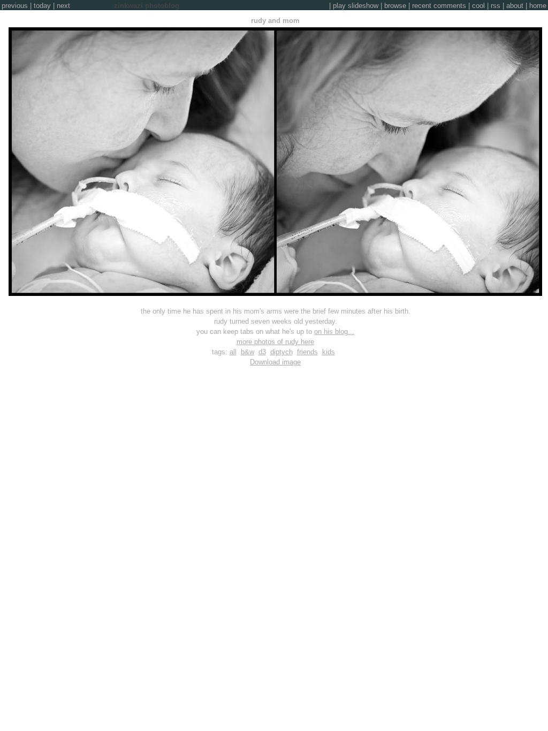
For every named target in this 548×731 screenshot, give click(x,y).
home (537, 6)
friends (307, 352)
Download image (275, 362)
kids (328, 352)
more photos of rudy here (275, 342)
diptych (281, 352)
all (233, 352)
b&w (247, 352)
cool (478, 6)
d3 (262, 352)
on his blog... (334, 332)
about (514, 6)
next (63, 6)
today (42, 6)
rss (495, 6)
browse (395, 6)
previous (15, 6)
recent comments (439, 6)
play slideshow (355, 6)
